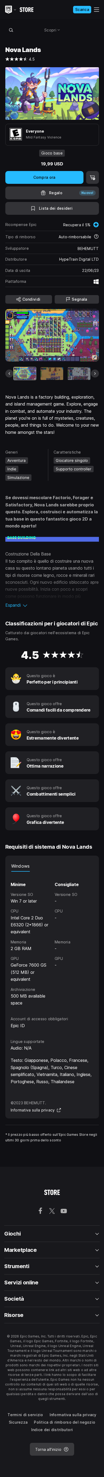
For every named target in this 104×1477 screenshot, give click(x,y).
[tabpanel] (52, 939)
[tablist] (52, 866)
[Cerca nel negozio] (11, 30)
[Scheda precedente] (9, 374)
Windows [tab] (20, 866)
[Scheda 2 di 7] (51, 373)
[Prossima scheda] (95, 374)
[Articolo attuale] (25, 373)
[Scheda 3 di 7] (79, 373)
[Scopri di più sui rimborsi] (96, 237)
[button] (52, 605)
